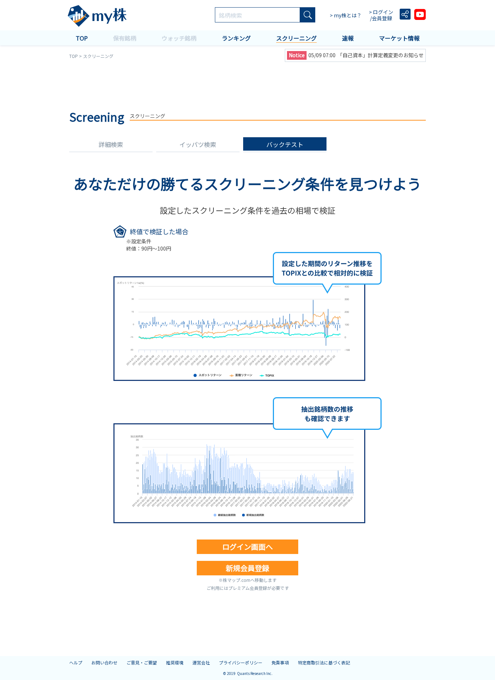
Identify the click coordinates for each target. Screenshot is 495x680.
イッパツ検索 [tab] (197, 144)
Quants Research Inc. (255, 673)
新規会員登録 (247, 568)
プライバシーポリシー (240, 662)
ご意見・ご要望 (141, 662)
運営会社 (201, 662)
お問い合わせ (104, 662)
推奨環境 (174, 662)
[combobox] (257, 15)
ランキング (236, 38)
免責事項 (280, 662)
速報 (348, 38)
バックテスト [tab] (284, 144)
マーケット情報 (399, 38)
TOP (82, 38)
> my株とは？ (346, 15)
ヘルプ (75, 662)
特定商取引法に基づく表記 (324, 662)
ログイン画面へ (247, 546)
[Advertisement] (247, 83)
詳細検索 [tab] (111, 144)
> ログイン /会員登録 (381, 15)
